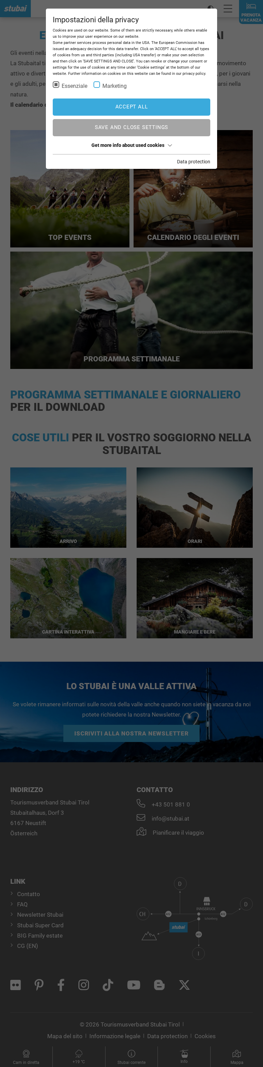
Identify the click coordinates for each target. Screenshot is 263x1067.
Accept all (131, 107)
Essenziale (74, 86)
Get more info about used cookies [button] (127, 145)
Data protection (193, 161)
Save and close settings (131, 127)
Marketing (114, 86)
